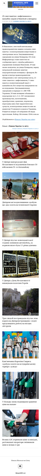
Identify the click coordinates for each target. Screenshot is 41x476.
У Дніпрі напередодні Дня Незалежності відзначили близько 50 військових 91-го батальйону (19, 164)
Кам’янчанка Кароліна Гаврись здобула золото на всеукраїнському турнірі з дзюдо (19, 364)
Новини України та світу (22, 21)
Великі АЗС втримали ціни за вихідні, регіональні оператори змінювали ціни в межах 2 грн (20, 442)
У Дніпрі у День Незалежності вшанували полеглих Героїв (16, 281)
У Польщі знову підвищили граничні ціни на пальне (19, 403)
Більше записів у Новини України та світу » (25, 128)
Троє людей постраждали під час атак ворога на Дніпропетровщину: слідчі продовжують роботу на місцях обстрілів (20, 322)
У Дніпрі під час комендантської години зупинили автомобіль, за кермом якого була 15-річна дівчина (19, 243)
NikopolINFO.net (21, 473)
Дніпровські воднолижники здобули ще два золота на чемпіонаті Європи (19, 203)
